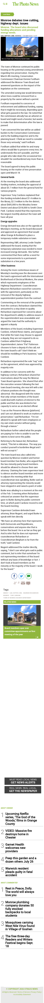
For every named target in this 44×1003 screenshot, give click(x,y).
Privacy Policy (36, 992)
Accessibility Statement (22, 994)
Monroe (18, 36)
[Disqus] (22, 674)
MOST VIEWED (7, 808)
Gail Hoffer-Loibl (8, 36)
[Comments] (29, 576)
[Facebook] (14, 576)
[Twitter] (21, 576)
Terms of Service (23, 992)
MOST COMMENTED (9, 882)
